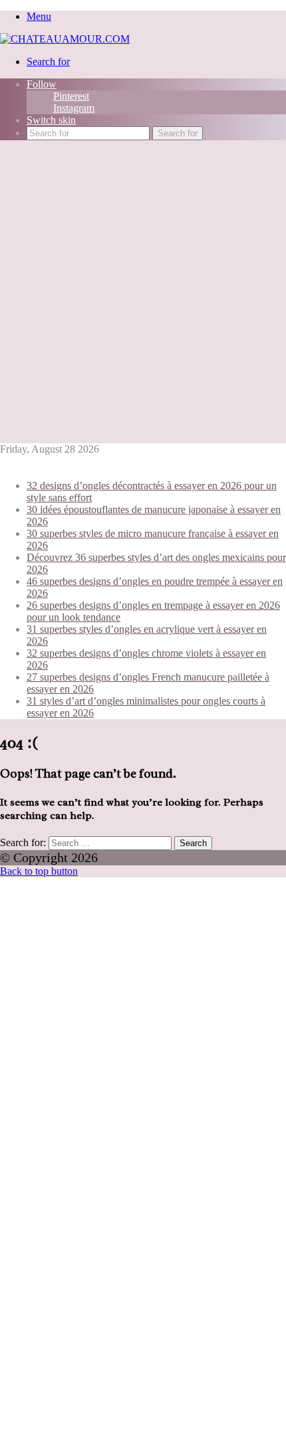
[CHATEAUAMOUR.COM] (65, 39)
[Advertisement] (143, 294)
